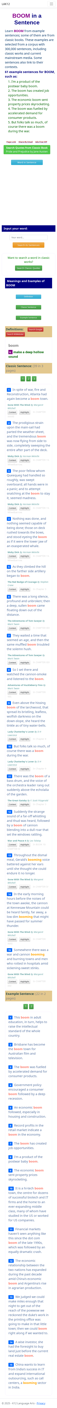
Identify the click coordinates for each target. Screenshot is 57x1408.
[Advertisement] (28, 196)
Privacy (41, 1403)
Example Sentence (28, 317)
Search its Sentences (29, 245)
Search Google (35, 329)
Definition (28, 296)
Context (12, 412)
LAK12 (6, 4)
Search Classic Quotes (28, 268)
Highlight (24, 412)
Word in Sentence (26, 162)
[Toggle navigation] (51, 4)
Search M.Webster (15, 334)
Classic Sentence (28, 307)
